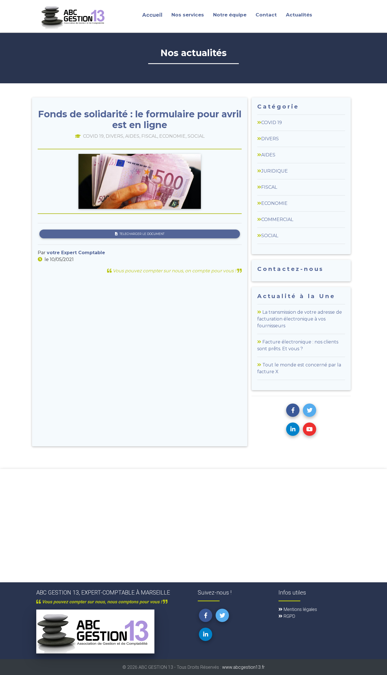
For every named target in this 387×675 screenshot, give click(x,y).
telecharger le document (142, 234)
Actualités (299, 15)
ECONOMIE (274, 203)
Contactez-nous (290, 269)
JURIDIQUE (274, 171)
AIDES (268, 155)
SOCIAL (269, 235)
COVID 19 (271, 122)
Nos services (187, 15)
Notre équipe (229, 15)
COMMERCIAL (277, 219)
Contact (266, 15)
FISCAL (269, 187)
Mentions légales (299, 609)
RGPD (288, 616)
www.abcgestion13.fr (243, 667)
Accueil (152, 15)
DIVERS (270, 138)
